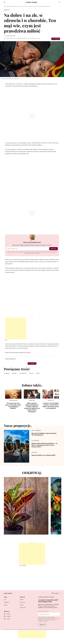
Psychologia (22, 602)
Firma (5, 597)
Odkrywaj (22, 597)
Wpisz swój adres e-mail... (43, 611)
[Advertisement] (13, 328)
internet (14, 373)
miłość (31, 373)
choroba (6, 373)
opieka (38, 373)
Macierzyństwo (23, 607)
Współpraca (6, 602)
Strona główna (7, 6)
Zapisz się (53, 248)
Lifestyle (12, 6)
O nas (5, 599)
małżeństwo (23, 373)
